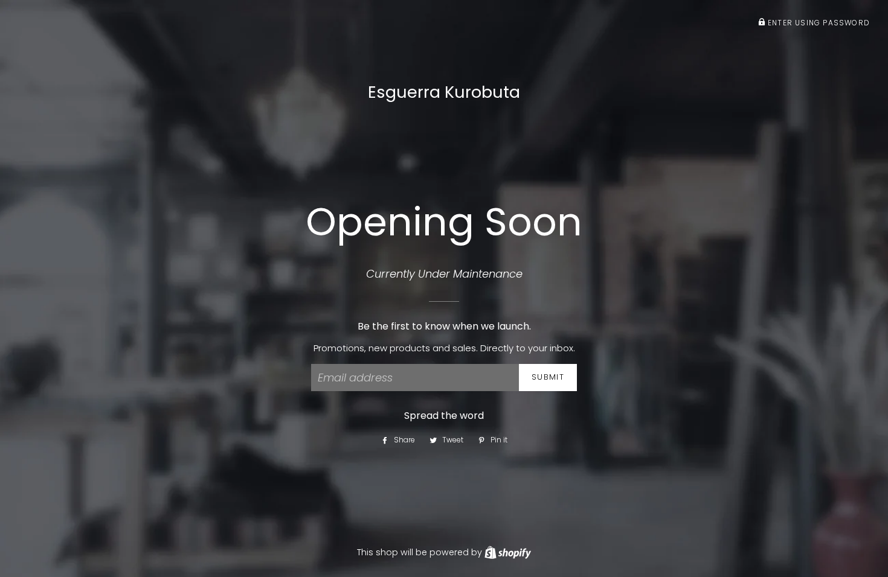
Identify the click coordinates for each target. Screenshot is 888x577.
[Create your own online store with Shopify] (507, 552)
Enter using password (817, 23)
